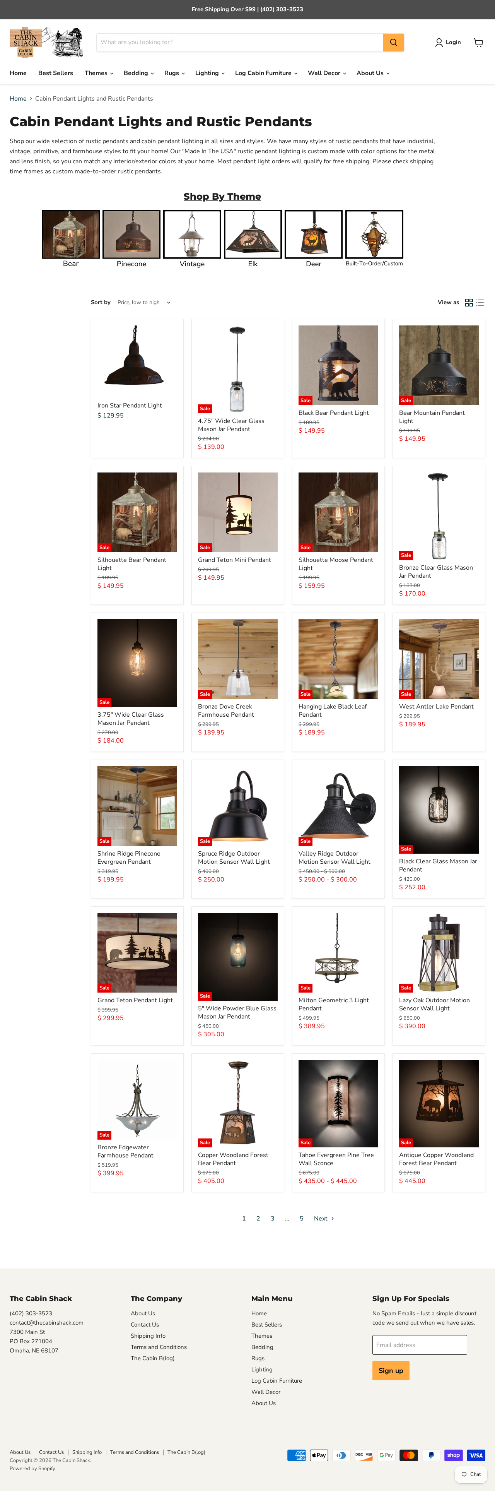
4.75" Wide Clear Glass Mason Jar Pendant (231, 425)
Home (18, 73)
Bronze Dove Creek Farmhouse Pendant (226, 710)
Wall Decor (325, 73)
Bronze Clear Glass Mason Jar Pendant (436, 571)
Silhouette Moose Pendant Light (336, 564)
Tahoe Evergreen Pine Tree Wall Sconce (336, 1159)
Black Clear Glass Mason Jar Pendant (438, 865)
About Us (371, 73)
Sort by (101, 302)
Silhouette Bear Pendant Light (131, 564)
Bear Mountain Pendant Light (432, 417)
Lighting (207, 73)
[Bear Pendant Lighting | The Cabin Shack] (71, 271)
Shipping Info (148, 1336)
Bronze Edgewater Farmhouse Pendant (125, 1151)
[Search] (393, 42)
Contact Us (145, 1324)
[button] (449, 42)
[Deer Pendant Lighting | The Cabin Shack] (314, 271)
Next (321, 1218)
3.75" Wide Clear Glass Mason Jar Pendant (130, 718)
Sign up (391, 1370)
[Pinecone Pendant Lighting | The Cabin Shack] (131, 271)
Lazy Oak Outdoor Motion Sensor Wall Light (434, 1004)
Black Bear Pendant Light (334, 413)
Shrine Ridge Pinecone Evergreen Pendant (128, 857)
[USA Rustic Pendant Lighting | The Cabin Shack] (374, 271)
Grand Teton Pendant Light (135, 1000)
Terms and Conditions (159, 1347)
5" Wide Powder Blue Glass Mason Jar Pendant (237, 1012)
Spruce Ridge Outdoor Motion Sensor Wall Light (234, 857)
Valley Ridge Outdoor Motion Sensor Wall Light (334, 857)
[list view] (480, 302)
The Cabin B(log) (153, 1358)
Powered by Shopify (32, 1468)
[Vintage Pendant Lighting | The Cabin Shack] (192, 271)
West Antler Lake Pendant (436, 706)
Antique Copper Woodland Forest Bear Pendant (436, 1159)
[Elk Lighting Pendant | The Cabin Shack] (253, 271)
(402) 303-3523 (31, 1313)
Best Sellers (55, 73)
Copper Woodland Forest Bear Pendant (233, 1159)
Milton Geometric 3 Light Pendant (334, 1004)
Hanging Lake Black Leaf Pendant (333, 710)
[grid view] (469, 302)
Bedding (137, 73)
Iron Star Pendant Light (129, 405)
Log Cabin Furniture (264, 73)
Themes (97, 73)
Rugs (172, 73)
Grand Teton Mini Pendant (234, 560)
